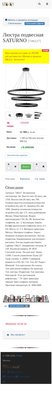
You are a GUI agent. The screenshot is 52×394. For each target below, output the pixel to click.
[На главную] (8, 3)
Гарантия (10, 377)
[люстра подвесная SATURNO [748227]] (9, 115)
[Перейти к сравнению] (43, 167)
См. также (40, 179)
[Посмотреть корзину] (15, 167)
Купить (26, 167)
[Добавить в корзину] (8, 166)
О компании (24, 377)
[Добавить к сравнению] (36, 166)
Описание (10, 179)
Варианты (25, 179)
